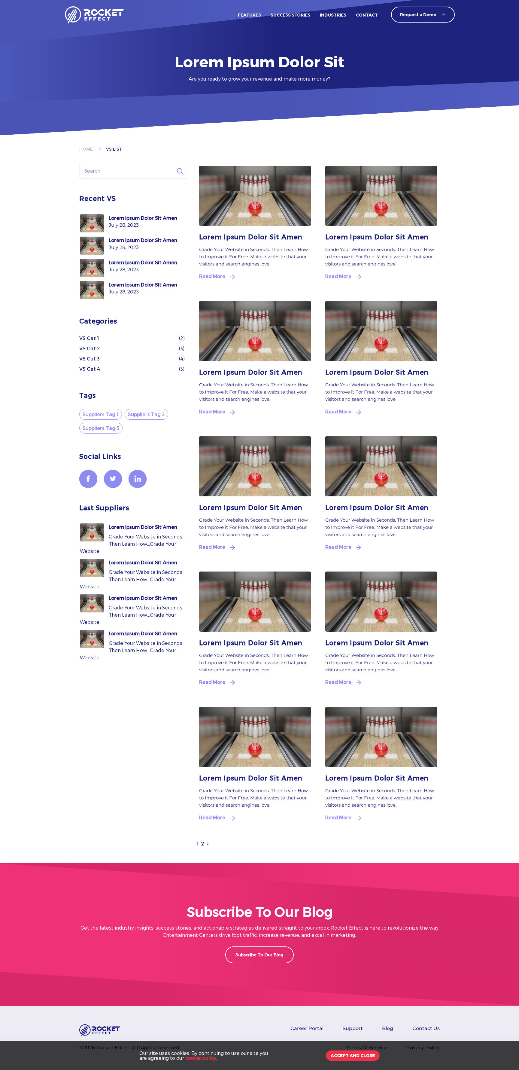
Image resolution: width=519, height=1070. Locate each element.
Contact (367, 14)
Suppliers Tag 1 (101, 414)
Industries (333, 14)
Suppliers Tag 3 (101, 428)
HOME (86, 149)
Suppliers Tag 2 (146, 414)
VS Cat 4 (89, 369)
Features (249, 14)
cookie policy (200, 1058)
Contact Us (426, 1028)
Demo (418, 14)
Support (353, 1028)
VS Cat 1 (89, 338)
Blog (387, 1028)
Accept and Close (353, 1055)
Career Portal (306, 1028)
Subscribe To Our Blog (259, 954)
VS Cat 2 (89, 348)
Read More (212, 276)
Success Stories (290, 14)
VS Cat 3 (89, 358)
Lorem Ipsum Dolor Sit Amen (143, 218)
